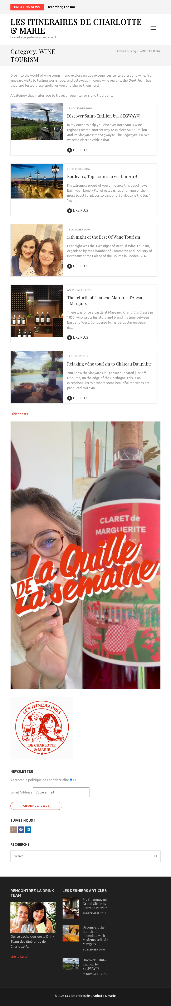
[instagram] (13, 829)
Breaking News (27, 7)
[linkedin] (28, 829)
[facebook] (21, 829)
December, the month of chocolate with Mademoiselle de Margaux (99, 7)
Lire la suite (19, 956)
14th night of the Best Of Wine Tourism (103, 237)
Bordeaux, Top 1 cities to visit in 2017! (102, 176)
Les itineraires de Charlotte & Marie (76, 26)
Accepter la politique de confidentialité (39, 780)
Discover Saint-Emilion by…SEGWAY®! (103, 116)
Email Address (21, 792)
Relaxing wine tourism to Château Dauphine (109, 364)
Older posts (19, 414)
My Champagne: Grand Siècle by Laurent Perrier (95, 903)
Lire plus (80, 150)
